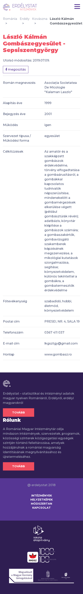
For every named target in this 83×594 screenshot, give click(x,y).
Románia (10, 19)
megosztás (16, 69)
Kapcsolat (41, 507)
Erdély (25, 19)
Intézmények (41, 495)
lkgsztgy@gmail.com (61, 343)
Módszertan (41, 503)
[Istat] (20, 6)
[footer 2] (41, 555)
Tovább (18, 412)
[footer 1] (41, 533)
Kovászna (39, 19)
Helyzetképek (41, 499)
